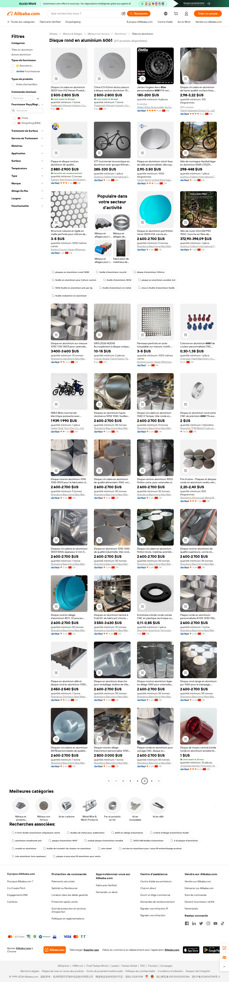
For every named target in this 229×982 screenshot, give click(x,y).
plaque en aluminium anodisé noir (159, 280)
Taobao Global (129, 965)
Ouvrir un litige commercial (155, 895)
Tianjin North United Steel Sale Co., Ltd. (155, 180)
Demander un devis (107, 892)
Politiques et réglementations (68, 918)
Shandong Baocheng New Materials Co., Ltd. (155, 246)
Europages (166, 965)
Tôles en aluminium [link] (142, 33)
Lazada (114, 965)
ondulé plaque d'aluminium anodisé (105, 840)
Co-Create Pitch (16, 888)
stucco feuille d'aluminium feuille (158, 288)
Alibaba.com (172, 949)
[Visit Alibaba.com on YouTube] (215, 923)
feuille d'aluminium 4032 (119, 280)
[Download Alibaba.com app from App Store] (191, 949)
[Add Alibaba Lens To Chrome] (54, 949)
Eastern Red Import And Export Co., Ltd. (69, 179)
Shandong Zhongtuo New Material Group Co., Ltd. (69, 696)
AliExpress (63, 965)
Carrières (12, 901)
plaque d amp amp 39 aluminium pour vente (78, 856)
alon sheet (106, 848)
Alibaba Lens (23, 948)
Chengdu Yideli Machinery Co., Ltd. (198, 358)
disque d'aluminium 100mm (151, 272)
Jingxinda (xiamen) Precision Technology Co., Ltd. (198, 765)
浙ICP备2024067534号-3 (206, 976)
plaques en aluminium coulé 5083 (72, 272)
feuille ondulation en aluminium (71, 296)
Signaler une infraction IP (154, 908)
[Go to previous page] (109, 781)
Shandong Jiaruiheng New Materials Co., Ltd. (69, 358)
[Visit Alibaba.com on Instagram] (208, 923)
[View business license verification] (146, 976)
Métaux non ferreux (98, 33)
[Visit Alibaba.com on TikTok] (222, 923)
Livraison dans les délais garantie (70, 895)
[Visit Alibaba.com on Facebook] (187, 923)
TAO (142, 965)
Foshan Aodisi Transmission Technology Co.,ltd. (112, 358)
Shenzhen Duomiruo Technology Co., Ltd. (155, 630)
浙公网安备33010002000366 (173, 976)
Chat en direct (148, 888)
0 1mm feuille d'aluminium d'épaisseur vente (37, 833)
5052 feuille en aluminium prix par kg (73, 288)
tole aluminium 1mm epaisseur (30, 856)
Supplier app (91, 949)
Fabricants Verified (106, 885)
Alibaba (53, 33)
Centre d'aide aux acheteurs (156, 881)
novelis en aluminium (25, 848)
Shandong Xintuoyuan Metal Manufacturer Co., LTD (198, 497)
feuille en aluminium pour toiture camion (75, 280)
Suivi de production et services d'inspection (69, 910)
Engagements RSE (17, 895)
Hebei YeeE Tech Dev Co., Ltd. (67, 428)
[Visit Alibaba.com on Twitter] (201, 923)
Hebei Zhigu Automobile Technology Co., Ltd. (155, 107)
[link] (224, 948)
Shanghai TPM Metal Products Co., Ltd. (198, 428)
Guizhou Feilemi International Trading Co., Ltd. (112, 176)
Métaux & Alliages (72, 33)
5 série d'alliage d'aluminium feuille (171, 833)
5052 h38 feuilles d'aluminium (148, 840)
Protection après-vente (65, 901)
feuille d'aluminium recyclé (112, 272)
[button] (123, 13)
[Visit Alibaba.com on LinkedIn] (194, 923)
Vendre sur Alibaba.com (198, 881)
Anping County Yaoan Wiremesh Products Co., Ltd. (69, 249)
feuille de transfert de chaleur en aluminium (69, 848)
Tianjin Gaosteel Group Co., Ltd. (197, 110)
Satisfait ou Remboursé (64, 888)
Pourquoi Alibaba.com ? (20, 881)
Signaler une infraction (152, 915)
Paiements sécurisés (63, 881)
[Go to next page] (159, 781)
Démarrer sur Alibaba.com (199, 888)
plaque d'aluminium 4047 (64, 840)
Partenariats (191, 908)
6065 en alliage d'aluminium (129, 833)
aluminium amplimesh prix (28, 840)
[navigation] (27, 408)
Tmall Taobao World (97, 965)
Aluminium (120, 33)
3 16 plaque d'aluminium (186, 840)
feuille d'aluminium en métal (117, 288)
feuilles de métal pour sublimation (87, 833)
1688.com (77, 965)
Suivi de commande (195, 895)
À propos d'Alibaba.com (21, 873)
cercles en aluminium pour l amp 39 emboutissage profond (151, 848)
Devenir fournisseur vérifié (199, 901)
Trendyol (152, 965)
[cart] (176, 14)
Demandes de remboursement (157, 901)
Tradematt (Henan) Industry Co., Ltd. (69, 105)
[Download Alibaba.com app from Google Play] (212, 949)
